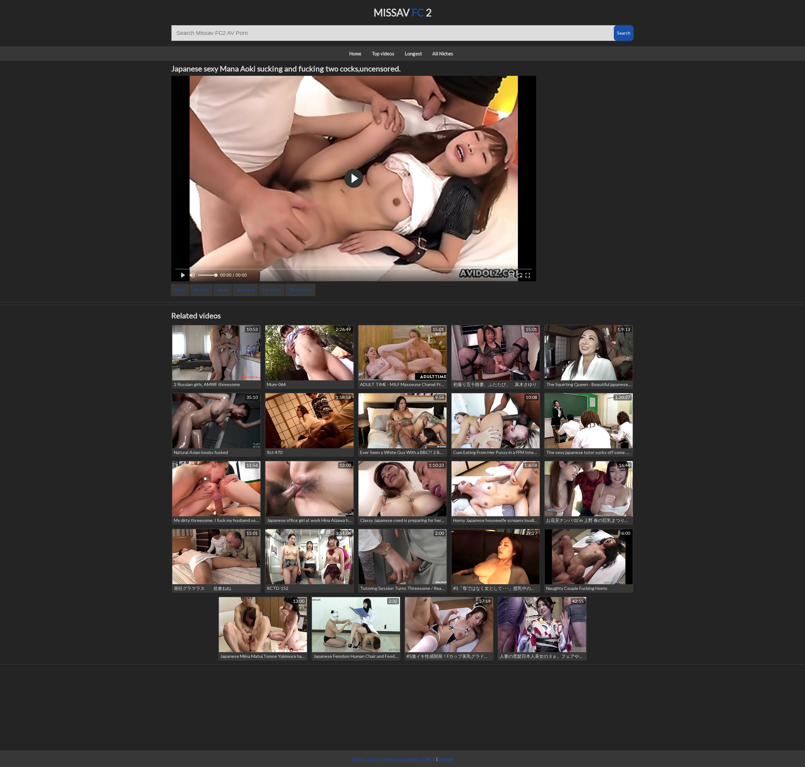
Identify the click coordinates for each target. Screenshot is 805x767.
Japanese (245, 289)
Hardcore (272, 289)
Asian (180, 289)
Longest (413, 53)
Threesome (300, 289)
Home (355, 53)
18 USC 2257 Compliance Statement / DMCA (393, 759)
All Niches (442, 53)
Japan (222, 289)
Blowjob (201, 289)
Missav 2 (403, 12)
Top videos (383, 53)
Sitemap (446, 759)
